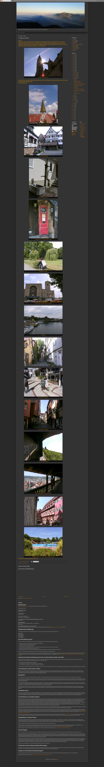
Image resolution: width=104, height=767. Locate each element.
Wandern (74, 40)
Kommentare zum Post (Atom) (27, 598)
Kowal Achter (76, 87)
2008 (74, 110)
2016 (74, 68)
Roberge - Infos (83, 129)
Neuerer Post (21, 596)
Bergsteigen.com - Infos (83, 128)
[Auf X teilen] (36, 561)
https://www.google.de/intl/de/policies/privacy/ (63, 727)
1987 (74, 119)
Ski (73, 39)
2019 (74, 64)
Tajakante (75, 91)
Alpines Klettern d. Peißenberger (83, 136)
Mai (74, 96)
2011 (74, 106)
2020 (74, 63)
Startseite (43, 596)
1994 (74, 116)
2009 (74, 109)
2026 (74, 54)
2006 (74, 113)
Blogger (57, 759)
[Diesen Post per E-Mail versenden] (33, 561)
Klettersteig (74, 45)
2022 (74, 60)
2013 (74, 103)
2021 (74, 61)
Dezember (75, 72)
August (75, 78)
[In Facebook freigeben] (37, 561)
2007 (74, 112)
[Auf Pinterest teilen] (38, 561)
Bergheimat (75, 131)
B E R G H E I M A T (21, 32)
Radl (73, 43)
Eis (73, 50)
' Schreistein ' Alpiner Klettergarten (79, 90)
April (74, 97)
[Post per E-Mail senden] (31, 561)
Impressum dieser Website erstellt (23, 606)
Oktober (75, 75)
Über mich (74, 49)
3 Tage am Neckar (77, 93)
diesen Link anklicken (69, 714)
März (75, 99)
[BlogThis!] (34, 561)
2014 (74, 71)
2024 (74, 57)
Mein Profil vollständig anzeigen (73, 133)
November (75, 74)
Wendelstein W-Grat (77, 81)
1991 (74, 117)
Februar (75, 100)
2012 (74, 105)
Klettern (74, 41)
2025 (74, 56)
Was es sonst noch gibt (76, 44)
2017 (74, 67)
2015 (74, 70)
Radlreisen (74, 46)
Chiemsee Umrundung (77, 82)
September (76, 77)
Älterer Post (66, 596)
